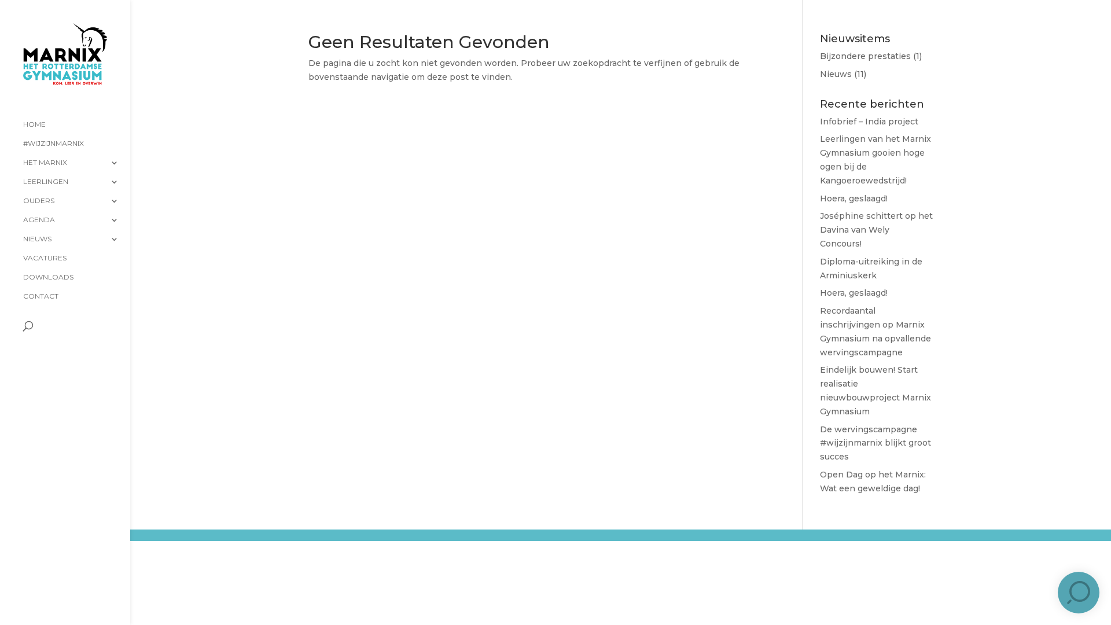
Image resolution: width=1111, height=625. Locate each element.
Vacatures (45, 258)
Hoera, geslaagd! (854, 198)
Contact (40, 296)
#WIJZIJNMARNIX (53, 143)
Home (34, 124)
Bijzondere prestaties (865, 56)
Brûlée (248, 544)
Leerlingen (45, 182)
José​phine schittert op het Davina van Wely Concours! (876, 230)
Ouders (38, 201)
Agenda (39, 220)
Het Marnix (45, 163)
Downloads (48, 277)
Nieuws (37, 239)
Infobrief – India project (869, 121)
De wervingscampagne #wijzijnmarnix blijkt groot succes (875, 443)
